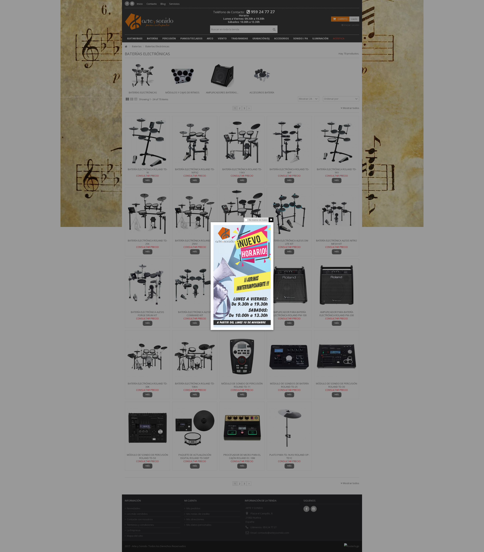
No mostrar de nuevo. (258, 220)
